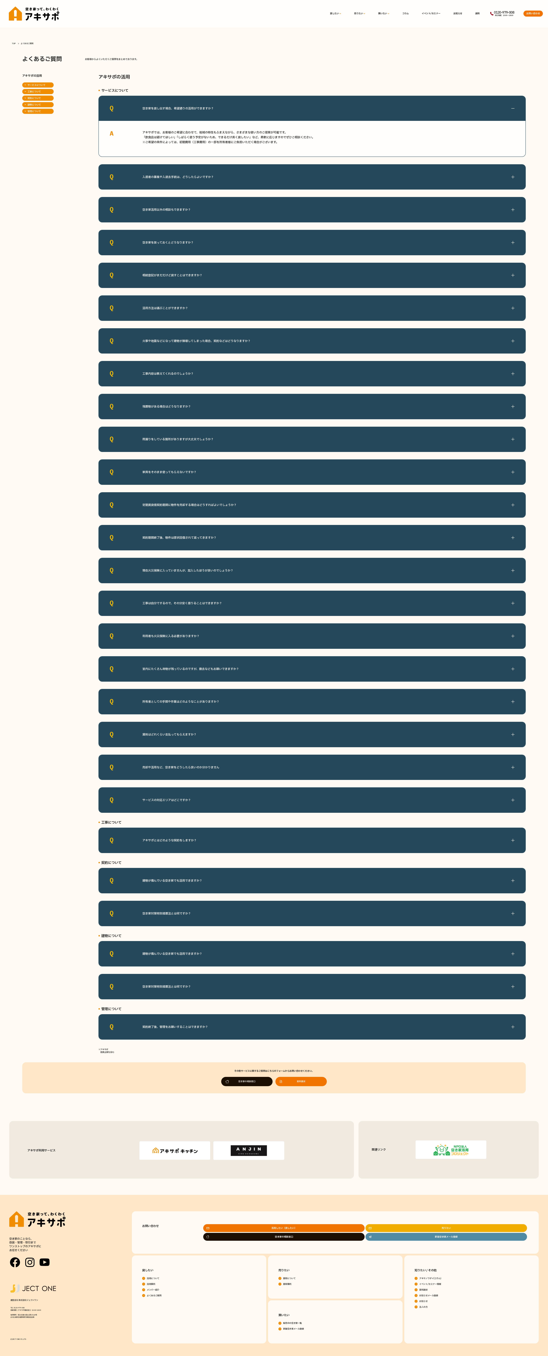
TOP (14, 43)
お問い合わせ (533, 13)
